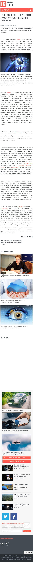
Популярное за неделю (16, 457)
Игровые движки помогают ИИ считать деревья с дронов (22, 496)
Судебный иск (8, 240)
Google (9, 92)
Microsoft (28, 165)
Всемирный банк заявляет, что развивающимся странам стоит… (22, 476)
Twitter (2, 167)
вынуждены (4, 208)
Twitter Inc (3, 242)
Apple (18, 39)
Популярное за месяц (16, 461)
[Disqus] (16, 360)
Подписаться (26, 531)
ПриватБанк (14, 167)
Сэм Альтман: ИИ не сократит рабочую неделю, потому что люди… (22, 466)
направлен (18, 132)
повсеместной (28, 163)
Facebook (21, 165)
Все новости (18, 21)
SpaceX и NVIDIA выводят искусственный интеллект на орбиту (22, 506)
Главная (26, 21)
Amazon (20, 206)
